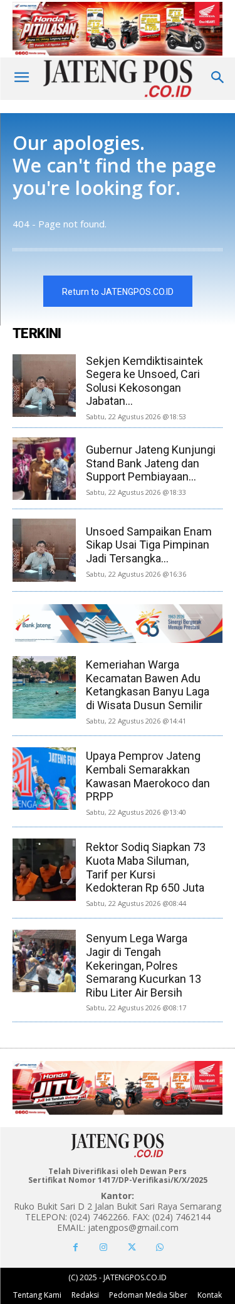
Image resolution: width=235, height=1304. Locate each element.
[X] (132, 1247)
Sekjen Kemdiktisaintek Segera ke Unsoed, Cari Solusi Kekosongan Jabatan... (144, 381)
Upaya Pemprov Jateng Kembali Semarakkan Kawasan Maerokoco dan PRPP (148, 776)
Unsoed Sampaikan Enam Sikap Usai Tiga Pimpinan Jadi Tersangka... (149, 545)
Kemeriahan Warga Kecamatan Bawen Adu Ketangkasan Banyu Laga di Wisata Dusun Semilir (147, 685)
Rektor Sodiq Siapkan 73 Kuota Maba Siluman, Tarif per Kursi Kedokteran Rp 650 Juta (146, 867)
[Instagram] (104, 1247)
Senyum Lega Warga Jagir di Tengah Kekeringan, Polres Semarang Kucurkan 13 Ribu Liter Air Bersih (143, 965)
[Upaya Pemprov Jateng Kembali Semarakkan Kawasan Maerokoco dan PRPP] (44, 778)
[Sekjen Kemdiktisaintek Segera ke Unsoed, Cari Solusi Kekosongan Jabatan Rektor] (44, 385)
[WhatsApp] (160, 1247)
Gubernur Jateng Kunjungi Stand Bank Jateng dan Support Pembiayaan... (151, 463)
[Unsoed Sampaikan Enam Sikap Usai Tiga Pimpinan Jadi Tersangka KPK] (44, 550)
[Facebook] (75, 1247)
